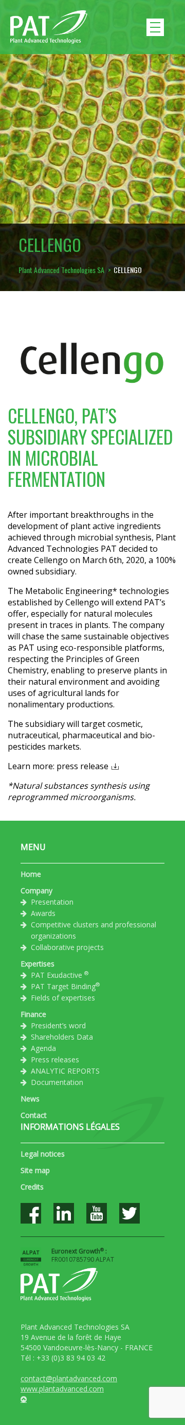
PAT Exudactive (59, 975)
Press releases (55, 1059)
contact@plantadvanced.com (69, 1378)
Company (36, 890)
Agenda (43, 1048)
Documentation (57, 1082)
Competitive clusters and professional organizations (93, 930)
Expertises (37, 964)
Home (31, 874)
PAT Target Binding (65, 986)
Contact (34, 1115)
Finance (33, 1014)
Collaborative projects (67, 947)
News (30, 1099)
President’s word (58, 1025)
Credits (32, 1187)
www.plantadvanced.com (62, 1389)
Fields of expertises (63, 998)
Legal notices (43, 1154)
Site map (35, 1170)
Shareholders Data (62, 1037)
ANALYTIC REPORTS (65, 1071)
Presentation (52, 902)
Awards (43, 913)
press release (82, 766)
